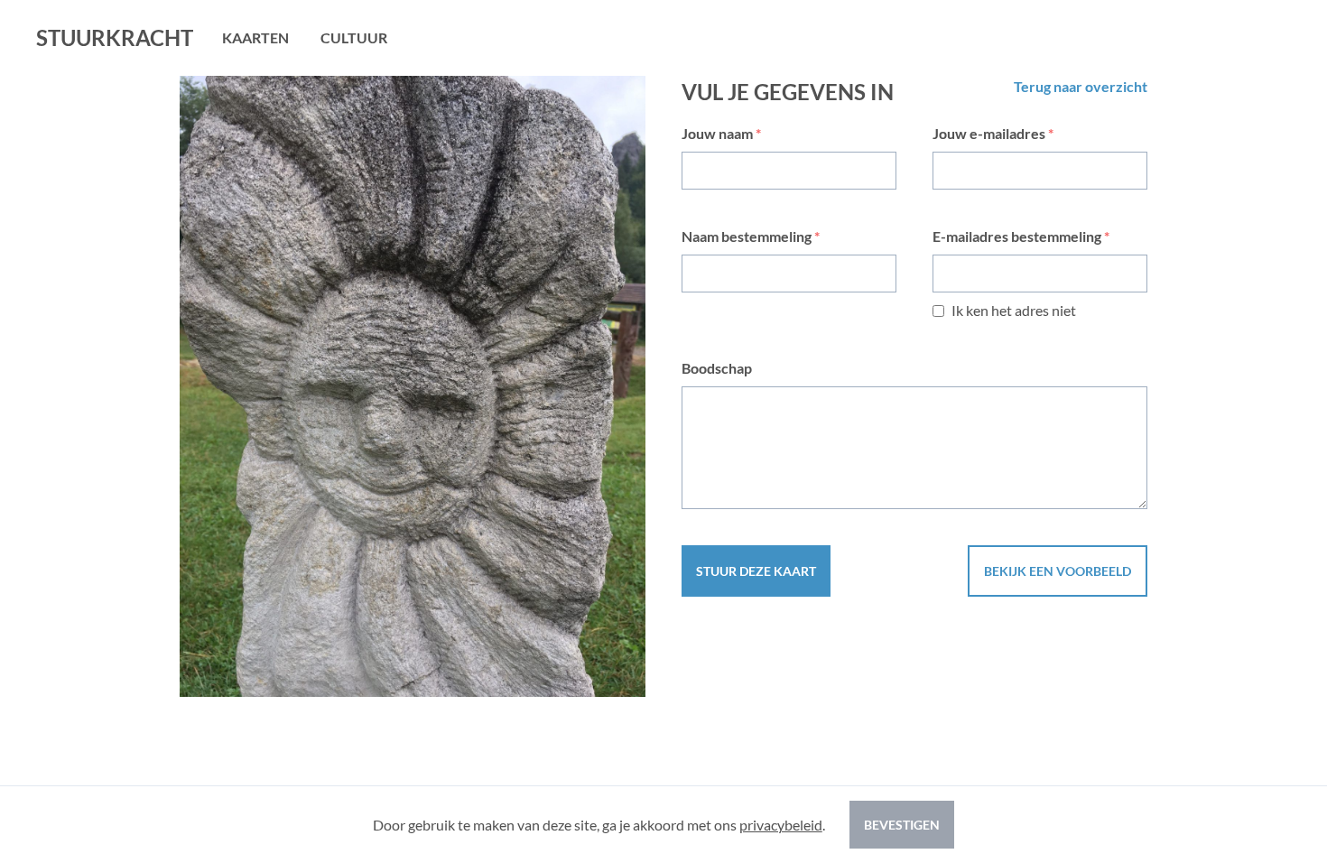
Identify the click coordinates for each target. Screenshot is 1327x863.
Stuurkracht (114, 37)
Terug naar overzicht (1080, 86)
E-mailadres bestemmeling (1021, 236)
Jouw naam (721, 133)
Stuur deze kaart (756, 571)
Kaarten (255, 37)
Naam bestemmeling (751, 236)
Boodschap (717, 367)
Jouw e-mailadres (993, 133)
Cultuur (353, 37)
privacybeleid (780, 824)
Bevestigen (902, 824)
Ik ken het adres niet (1013, 310)
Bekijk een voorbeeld (1057, 571)
